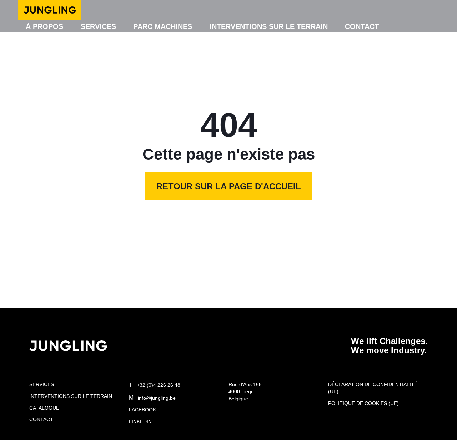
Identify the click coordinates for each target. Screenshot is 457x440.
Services (98, 26)
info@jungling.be (152, 398)
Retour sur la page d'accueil (228, 186)
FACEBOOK (142, 409)
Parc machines (162, 26)
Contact (362, 26)
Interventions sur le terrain (269, 26)
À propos (44, 26)
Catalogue (44, 408)
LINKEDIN (140, 421)
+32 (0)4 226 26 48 (154, 385)
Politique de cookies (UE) (363, 403)
